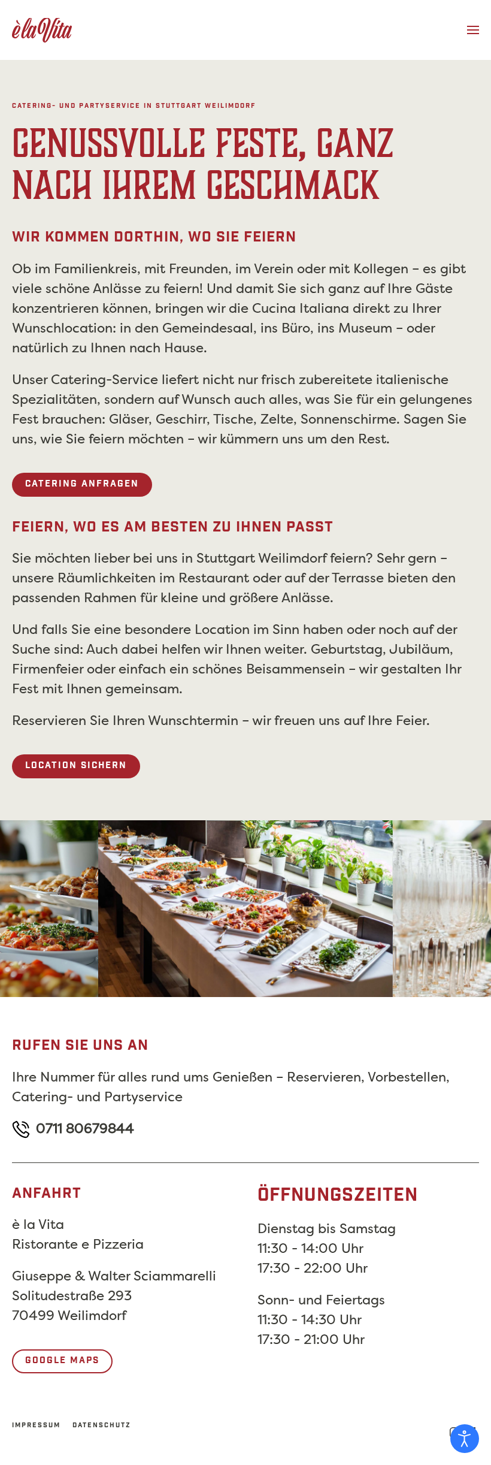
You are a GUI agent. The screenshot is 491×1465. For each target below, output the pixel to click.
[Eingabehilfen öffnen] (464, 1438)
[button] (473, 30)
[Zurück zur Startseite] (42, 30)
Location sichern (76, 766)
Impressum (36, 1426)
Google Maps (62, 1361)
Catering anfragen (82, 484)
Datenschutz (101, 1426)
